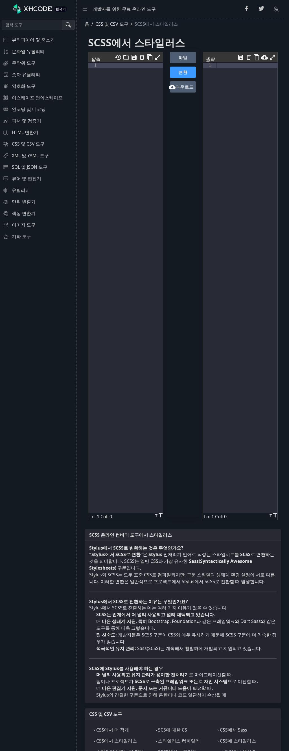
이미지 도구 (24, 225)
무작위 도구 (24, 63)
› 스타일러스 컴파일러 (178, 741)
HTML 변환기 (25, 132)
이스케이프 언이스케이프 (37, 98)
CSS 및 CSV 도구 (28, 144)
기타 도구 (21, 236)
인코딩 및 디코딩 (29, 109)
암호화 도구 (24, 86)
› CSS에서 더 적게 (111, 730)
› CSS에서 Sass (232, 730)
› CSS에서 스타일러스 (115, 741)
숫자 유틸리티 (26, 74)
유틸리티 (21, 190)
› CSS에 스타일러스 (236, 741)
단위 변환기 (24, 202)
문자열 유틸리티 (28, 51)
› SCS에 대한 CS (171, 730)
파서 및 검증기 (26, 121)
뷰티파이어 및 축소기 (33, 40)
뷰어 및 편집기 (26, 178)
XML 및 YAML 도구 (30, 155)
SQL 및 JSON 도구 (29, 167)
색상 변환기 (24, 213)
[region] (38, 384)
